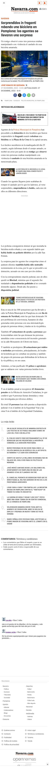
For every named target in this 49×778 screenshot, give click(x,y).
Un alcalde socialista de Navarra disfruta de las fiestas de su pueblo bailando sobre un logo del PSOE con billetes (26, 431)
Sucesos (7, 692)
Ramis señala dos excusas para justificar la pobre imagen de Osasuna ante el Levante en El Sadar (27, 521)
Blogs (6, 713)
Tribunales (7, 695)
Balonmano (31, 697)
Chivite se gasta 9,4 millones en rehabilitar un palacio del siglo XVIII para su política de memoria (27, 460)
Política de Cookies (10, 741)
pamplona (8, 100)
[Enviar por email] (33, 95)
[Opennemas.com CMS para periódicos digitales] (24, 762)
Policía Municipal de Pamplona (33, 100)
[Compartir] (15, 95)
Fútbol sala (30, 700)
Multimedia (30, 714)
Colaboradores (8, 710)
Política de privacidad (11, 745)
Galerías (30, 716)
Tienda (29, 741)
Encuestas (7, 716)
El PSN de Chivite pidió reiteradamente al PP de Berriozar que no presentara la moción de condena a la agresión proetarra (27, 441)
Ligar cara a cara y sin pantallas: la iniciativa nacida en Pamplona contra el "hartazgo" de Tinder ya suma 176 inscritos (27, 490)
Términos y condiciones (26, 539)
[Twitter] (26, 85)
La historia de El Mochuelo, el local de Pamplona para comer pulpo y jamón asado (30, 171)
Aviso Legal (31, 730)
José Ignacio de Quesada (13, 85)
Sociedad (7, 697)
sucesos (16, 100)
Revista (28, 710)
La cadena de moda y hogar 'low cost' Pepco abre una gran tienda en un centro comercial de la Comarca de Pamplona (26, 499)
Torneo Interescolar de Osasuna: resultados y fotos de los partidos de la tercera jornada (30, 300)
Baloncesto (31, 692)
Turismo (30, 737)
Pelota (29, 695)
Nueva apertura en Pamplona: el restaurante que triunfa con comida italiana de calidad (31, 379)
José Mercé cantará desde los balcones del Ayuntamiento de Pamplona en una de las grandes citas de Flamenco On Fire (26, 470)
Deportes (29, 686)
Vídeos (29, 719)
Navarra (6, 686)
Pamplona (6, 701)
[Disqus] (24, 583)
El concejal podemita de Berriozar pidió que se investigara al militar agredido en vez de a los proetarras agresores (27, 480)
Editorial (6, 707)
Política (6, 689)
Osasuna (6, 719)
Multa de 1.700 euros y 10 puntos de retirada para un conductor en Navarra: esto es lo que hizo (32, 117)
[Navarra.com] (24, 9)
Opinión (5, 704)
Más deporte (31, 703)
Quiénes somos (9, 730)
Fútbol (29, 689)
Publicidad (7, 737)
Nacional (29, 707)
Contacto (7, 734)
